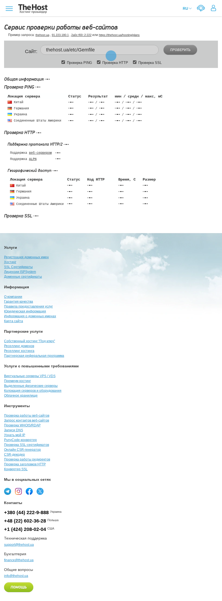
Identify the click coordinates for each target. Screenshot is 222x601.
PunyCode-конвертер (20, 440)
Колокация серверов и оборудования (32, 391)
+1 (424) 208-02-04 (25, 529)
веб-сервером (40, 153)
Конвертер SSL (16, 469)
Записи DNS (13, 430)
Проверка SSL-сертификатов (26, 445)
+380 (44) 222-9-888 (26, 512)
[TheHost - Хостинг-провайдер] (32, 9)
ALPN (33, 159)
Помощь (19, 587)
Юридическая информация (25, 311)
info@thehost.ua (16, 576)
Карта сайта (13, 321)
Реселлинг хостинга (19, 351)
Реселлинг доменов (19, 346)
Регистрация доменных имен (26, 257)
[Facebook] (29, 491)
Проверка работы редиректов (27, 459)
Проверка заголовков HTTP (25, 464)
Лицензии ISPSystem (20, 272)
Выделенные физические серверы (31, 386)
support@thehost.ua (19, 545)
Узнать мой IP (14, 435)
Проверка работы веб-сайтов (26, 415)
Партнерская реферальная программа (34, 356)
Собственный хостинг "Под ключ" (29, 341)
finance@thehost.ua (19, 560)
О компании (13, 297)
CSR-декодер (14, 454)
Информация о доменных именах (30, 316)
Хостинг (10, 262)
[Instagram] (18, 491)
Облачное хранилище (21, 395)
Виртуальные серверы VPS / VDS (30, 376)
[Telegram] (7, 491)
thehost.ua (42, 35)
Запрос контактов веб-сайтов (26, 420)
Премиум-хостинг (17, 381)
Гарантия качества (18, 301)
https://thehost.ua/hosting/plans (119, 35)
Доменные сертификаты (23, 277)
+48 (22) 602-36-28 (25, 521)
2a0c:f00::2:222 (81, 35)
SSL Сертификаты (18, 267)
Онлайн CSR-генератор (22, 450)
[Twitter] (40, 491)
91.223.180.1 (60, 35)
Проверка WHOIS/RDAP (22, 425)
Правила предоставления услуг (28, 306)
